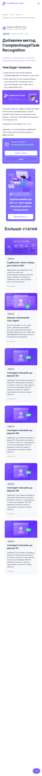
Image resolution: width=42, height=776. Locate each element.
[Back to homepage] (14, 3)
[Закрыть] (32, 171)
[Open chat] (36, 770)
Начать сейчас (21, 153)
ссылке (28, 124)
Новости (6, 34)
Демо (21, 159)
